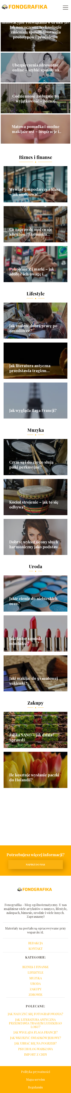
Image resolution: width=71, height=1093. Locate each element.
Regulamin (35, 1087)
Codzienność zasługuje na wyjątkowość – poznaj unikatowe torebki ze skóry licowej (35, 98)
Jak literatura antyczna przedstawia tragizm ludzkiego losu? (29, 368)
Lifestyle (35, 293)
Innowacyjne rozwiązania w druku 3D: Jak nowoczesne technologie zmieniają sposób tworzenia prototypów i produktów (35, 29)
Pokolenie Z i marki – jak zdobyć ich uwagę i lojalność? (31, 271)
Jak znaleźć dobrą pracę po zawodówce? (33, 328)
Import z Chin (35, 1054)
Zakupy (35, 703)
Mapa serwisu (35, 1079)
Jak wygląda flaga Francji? (33, 410)
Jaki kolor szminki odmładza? (25, 641)
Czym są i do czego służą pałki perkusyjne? (31, 464)
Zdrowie (35, 995)
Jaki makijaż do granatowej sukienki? (33, 681)
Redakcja (35, 943)
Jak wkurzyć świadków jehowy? (35, 1038)
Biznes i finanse (35, 157)
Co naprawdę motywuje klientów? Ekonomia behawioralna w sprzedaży (33, 232)
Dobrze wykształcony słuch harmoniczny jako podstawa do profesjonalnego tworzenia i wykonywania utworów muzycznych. (34, 544)
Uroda (35, 566)
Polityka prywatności (35, 1072)
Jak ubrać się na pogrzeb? (35, 1043)
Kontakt (36, 949)
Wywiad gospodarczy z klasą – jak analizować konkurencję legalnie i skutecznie (34, 192)
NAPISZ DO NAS (35, 864)
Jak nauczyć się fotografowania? (35, 1014)
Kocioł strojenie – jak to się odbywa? (33, 504)
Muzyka (35, 430)
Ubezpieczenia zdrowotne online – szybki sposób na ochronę (35, 67)
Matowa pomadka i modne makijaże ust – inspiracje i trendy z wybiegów (35, 129)
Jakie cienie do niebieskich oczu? (33, 601)
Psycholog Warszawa (35, 1049)
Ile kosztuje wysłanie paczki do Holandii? (34, 777)
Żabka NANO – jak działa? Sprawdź (31, 737)
